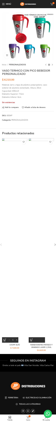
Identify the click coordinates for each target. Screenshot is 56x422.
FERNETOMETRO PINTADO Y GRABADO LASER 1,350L (41, 346)
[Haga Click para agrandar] (7, 55)
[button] (37, 340)
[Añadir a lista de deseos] (23, 142)
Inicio (4, 64)
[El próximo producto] (52, 64)
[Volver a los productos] (49, 64)
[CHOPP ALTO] (14, 240)
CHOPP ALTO (15, 345)
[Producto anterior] (45, 64)
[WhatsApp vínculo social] (28, 411)
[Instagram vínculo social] (23, 411)
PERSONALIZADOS (17, 64)
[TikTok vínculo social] (33, 411)
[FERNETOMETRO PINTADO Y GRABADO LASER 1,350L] (41, 240)
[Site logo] (28, 4)
